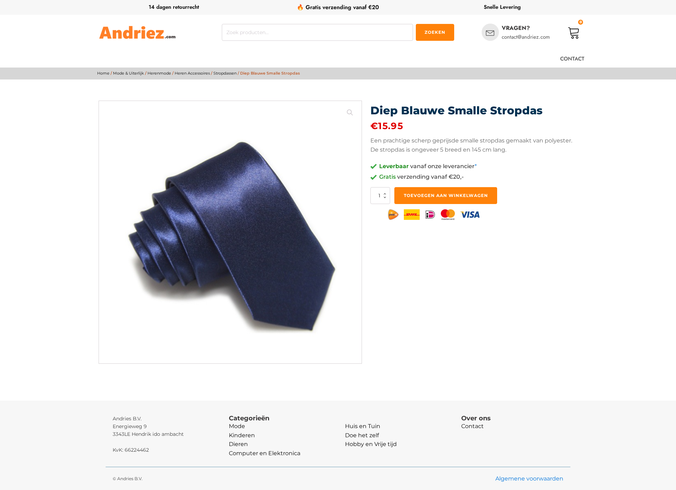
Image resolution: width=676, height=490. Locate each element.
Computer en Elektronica (264, 453)
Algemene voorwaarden (529, 478)
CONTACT (572, 59)
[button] (350, 112)
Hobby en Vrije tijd (371, 444)
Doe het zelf (362, 435)
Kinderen (242, 435)
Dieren (238, 444)
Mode (237, 426)
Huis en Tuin (362, 426)
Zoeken (435, 32)
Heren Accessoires (192, 73)
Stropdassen (225, 73)
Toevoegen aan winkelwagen (446, 195)
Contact (472, 426)
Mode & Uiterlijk (128, 73)
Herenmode (159, 73)
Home (103, 73)
